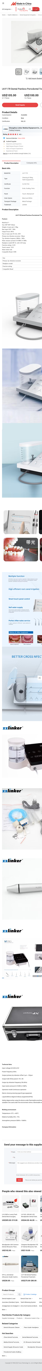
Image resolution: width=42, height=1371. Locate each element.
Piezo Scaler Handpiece (31, 1327)
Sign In (5, 153)
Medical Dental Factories (11, 1342)
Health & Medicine (13, 15)
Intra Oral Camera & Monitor (29, 1306)
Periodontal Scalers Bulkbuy (12, 1352)
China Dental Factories (11, 1337)
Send (19, 1180)
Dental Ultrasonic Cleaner (12, 1327)
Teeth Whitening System (28, 1302)
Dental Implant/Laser (8, 1298)
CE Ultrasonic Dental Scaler (31, 1342)
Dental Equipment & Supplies (28, 15)
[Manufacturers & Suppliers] (21, 4)
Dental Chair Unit (26, 1298)
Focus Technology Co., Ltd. (25, 1363)
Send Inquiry (20, 105)
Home (3, 15)
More (4, 1356)
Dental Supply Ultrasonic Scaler (13, 1347)
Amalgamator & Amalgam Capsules (11, 1306)
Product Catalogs (30, 1294)
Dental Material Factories (30, 1337)
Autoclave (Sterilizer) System (11, 1302)
